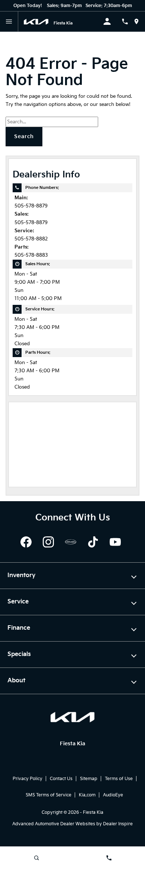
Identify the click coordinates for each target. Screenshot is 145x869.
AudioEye (113, 795)
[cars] (70, 542)
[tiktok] (93, 542)
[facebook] (26, 542)
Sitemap (88, 779)
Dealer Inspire (118, 824)
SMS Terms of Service (48, 795)
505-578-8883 (31, 255)
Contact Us (61, 779)
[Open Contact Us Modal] (127, 21)
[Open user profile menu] (112, 21)
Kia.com (87, 795)
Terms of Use (119, 779)
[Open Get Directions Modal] (139, 21)
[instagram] (48, 542)
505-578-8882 (31, 239)
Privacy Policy (27, 779)
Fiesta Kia (93, 812)
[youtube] (115, 542)
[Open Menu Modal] (9, 21)
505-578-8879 (31, 206)
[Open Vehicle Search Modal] (36, 858)
